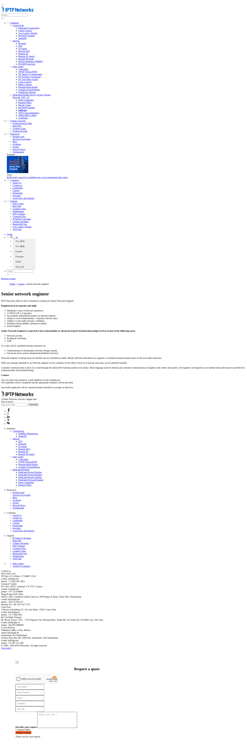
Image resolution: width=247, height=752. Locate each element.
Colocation (23, 69)
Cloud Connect (25, 30)
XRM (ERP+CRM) (27, 115)
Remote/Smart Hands (28, 87)
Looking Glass (19, 128)
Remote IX (23, 54)
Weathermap (18, 211)
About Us (17, 183)
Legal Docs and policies (23, 198)
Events (16, 147)
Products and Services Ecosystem (21, 137)
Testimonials (18, 152)
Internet (16, 41)
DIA (20, 46)
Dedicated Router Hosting (30, 477)
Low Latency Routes (27, 33)
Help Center (18, 203)
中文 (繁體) (20, 246)
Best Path (17, 126)
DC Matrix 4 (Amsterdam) (30, 74)
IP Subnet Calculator (22, 219)
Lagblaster (23, 118)
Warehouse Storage (27, 92)
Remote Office (25, 102)
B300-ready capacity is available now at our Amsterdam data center (37, 177)
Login (9, 234)
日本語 (18, 262)
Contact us (17, 185)
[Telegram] (8, 420)
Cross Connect (25, 82)
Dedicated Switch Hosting (30, 475)
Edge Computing (26, 100)
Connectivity (18, 25)
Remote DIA (24, 51)
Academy (17, 144)
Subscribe (33, 404)
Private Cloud (24, 105)
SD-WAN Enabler (26, 36)
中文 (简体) (20, 241)
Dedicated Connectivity (29, 28)
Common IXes (19, 216)
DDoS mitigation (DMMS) (30, 61)
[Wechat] (8, 423)
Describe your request (26, 727)
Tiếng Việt (19, 267)
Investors (17, 195)
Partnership (18, 193)
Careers (16, 190)
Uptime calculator (21, 221)
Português (19, 257)
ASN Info (17, 229)
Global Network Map (22, 123)
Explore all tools (20, 131)
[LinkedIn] (8, 417)
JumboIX (22, 38)
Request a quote (8, 278)
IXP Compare (19, 214)
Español (18, 251)
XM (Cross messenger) (28, 113)
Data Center (18, 66)
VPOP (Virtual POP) (27, 72)
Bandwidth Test (20, 224)
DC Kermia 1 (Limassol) (29, 77)
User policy (6, 648)
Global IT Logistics (21, 566)
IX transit (22, 48)
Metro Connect (25, 84)
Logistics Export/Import (29, 90)
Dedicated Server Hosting (30, 472)
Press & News (19, 149)
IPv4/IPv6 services (26, 64)
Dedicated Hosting (21, 469)
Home (12, 284)
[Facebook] (8, 411)
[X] (8, 414)
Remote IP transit (26, 59)
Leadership (18, 188)
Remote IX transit (26, 56)
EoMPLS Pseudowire (28, 433)
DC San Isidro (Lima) (28, 79)
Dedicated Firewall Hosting (30, 480)
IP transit (22, 43)
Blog (15, 141)
